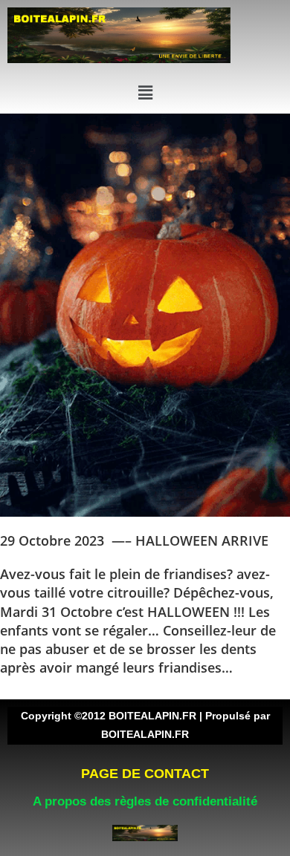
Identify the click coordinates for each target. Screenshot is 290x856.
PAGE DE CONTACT (145, 773)
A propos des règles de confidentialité (145, 801)
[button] (145, 92)
